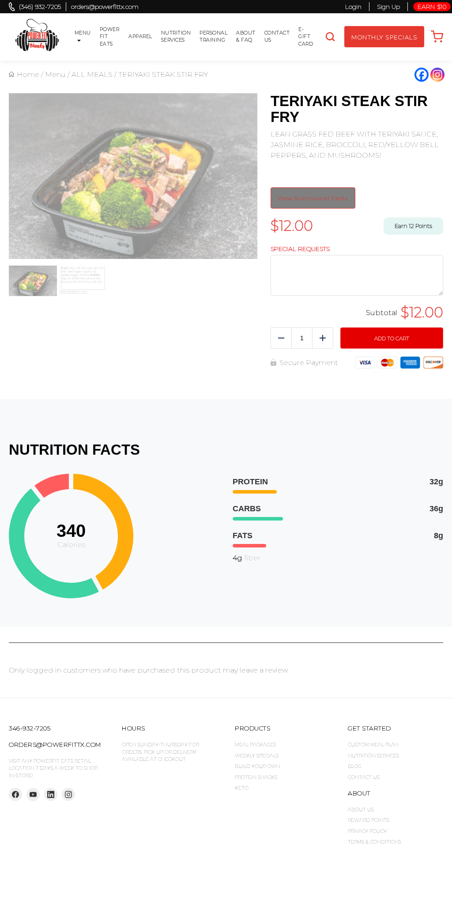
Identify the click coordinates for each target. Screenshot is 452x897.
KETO (242, 788)
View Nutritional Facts (313, 198)
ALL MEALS (92, 74)
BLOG (355, 766)
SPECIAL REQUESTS (300, 249)
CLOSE (439, 15)
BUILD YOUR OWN (257, 766)
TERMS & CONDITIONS (374, 842)
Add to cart (391, 338)
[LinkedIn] (50, 794)
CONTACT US (364, 777)
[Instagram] (437, 75)
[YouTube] (33, 794)
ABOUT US (361, 809)
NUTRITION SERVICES (373, 756)
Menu (55, 74)
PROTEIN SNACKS (256, 777)
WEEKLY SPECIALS (257, 756)
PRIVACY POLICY (367, 831)
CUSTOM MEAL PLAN (373, 744)
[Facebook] (421, 75)
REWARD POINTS (368, 820)
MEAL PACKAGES (255, 744)
